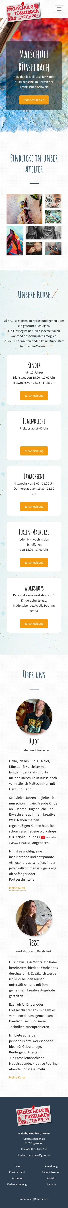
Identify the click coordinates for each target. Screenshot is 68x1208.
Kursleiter (17, 1178)
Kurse (17, 1166)
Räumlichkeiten (51, 1172)
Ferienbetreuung (17, 1184)
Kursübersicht (17, 1172)
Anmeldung (51, 1166)
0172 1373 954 (39, 1149)
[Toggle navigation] (59, 9)
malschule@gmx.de (38, 1155)
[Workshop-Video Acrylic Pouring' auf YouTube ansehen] (43, 837)
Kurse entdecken (34, 100)
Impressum (26, 1199)
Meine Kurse (17, 888)
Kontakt (51, 1178)
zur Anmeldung (34, 396)
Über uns (51, 1184)
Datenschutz (41, 1199)
